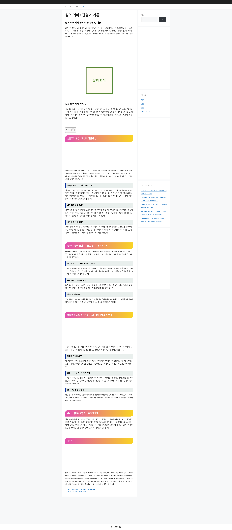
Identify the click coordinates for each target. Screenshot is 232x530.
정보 (71, 6)
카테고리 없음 (145, 112)
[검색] (162, 19)
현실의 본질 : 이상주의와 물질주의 (77, 492)
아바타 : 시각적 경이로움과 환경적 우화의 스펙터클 (81, 489)
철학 (83, 6)
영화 (77, 6)
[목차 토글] (72, 130)
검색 (142, 15)
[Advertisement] (99, 53)
